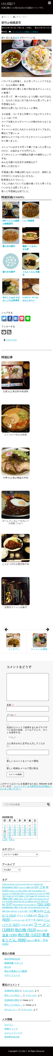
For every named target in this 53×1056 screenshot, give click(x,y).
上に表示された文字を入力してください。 (26, 744)
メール (11, 715)
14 (30, 829)
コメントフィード (13, 1033)
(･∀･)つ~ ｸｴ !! (17, 32)
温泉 (9, 935)
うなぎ (23, 911)
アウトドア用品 (27, 915)
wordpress (10, 907)
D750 (22, 887)
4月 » (12, 840)
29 (35, 834)
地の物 (25, 930)
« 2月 (4, 840)
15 (35, 829)
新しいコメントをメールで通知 (22, 761)
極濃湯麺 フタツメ (13, 963)
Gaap (33, 896)
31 (9, 837)
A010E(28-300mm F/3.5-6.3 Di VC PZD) (17, 884)
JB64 (7, 898)
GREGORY (43, 896)
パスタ (26, 925)
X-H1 (23, 907)
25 (14, 834)
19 (20, 831)
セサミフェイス (12, 975)
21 (30, 831)
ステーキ (34, 919)
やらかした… (11, 1009)
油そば (42, 930)
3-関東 (26, 32)
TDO (43, 904)
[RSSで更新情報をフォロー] (9, 332)
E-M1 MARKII (39, 891)
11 (15, 829)
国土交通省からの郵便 (15, 971)
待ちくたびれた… (13, 995)
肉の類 (30, 935)
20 (25, 831)
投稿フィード (11, 1029)
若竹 (17, 38)
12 (20, 829)
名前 (10, 705)
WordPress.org (11, 1037)
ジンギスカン (18, 920)
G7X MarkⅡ (22, 896)
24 (9, 834)
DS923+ (13, 891)
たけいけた (11, 340)
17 (9, 831)
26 (20, 834)
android (38, 884)
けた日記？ (8, 3)
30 (4, 837)
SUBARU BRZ (11, 991)
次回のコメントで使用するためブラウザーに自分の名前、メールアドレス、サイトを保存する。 (27, 730)
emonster (7, 893)
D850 (30, 888)
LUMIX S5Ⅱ (20, 899)
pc (7, 904)
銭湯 (30, 941)
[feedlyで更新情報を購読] (3, 332)
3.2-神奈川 (34, 32)
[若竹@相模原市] (16, 318)
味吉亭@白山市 (12, 959)
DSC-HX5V (24, 891)
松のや (7, 967)
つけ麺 (35, 910)
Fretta (10, 896)
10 (9, 829)
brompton (10, 887)
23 (4, 834)
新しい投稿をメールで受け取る (22, 768)
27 (25, 834)
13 (25, 829)
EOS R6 (18, 894)
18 (14, 831)
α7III (13, 911)
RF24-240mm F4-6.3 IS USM (24, 905)
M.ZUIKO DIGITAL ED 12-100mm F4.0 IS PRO (27, 902)
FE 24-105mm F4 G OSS (34, 893)
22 (35, 831)
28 (30, 834)
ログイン (8, 1025)
